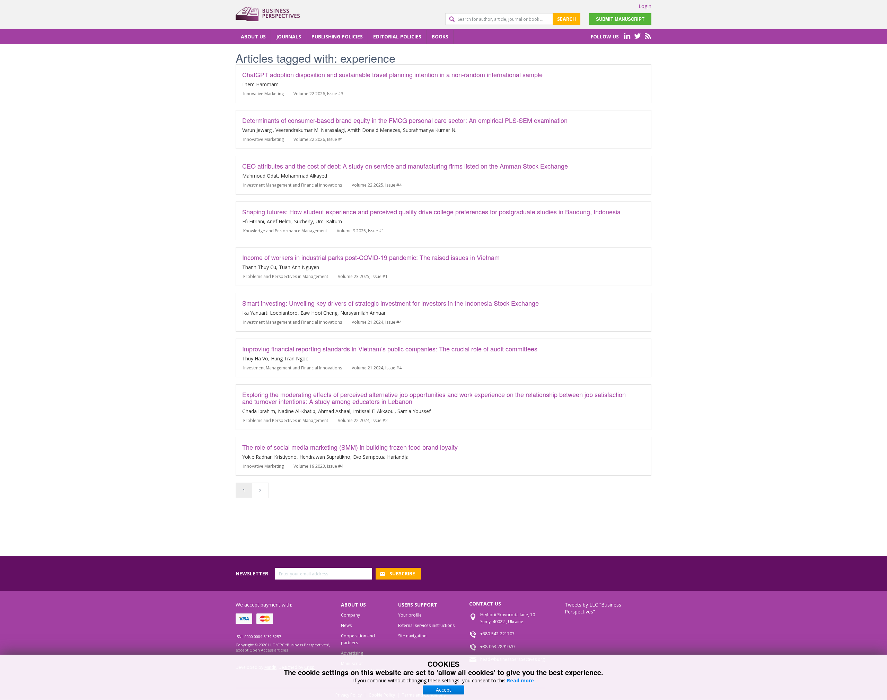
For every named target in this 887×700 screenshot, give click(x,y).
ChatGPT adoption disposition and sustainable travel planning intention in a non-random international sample (392, 74)
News (346, 625)
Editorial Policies (397, 36)
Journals (288, 36)
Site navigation (412, 636)
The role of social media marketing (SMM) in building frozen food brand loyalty (350, 446)
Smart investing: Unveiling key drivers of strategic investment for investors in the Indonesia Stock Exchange (390, 302)
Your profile (410, 615)
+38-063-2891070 (497, 646)
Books (440, 36)
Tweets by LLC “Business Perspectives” (593, 608)
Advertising (352, 653)
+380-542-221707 (497, 634)
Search (566, 19)
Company (350, 615)
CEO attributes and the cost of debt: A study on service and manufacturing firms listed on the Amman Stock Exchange (405, 165)
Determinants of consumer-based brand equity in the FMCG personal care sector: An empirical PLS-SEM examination (405, 120)
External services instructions (426, 625)
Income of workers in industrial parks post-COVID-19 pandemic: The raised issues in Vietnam (371, 257)
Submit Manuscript (620, 19)
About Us (253, 36)
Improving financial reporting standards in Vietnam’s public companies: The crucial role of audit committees (389, 348)
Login (645, 6)
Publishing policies (337, 36)
